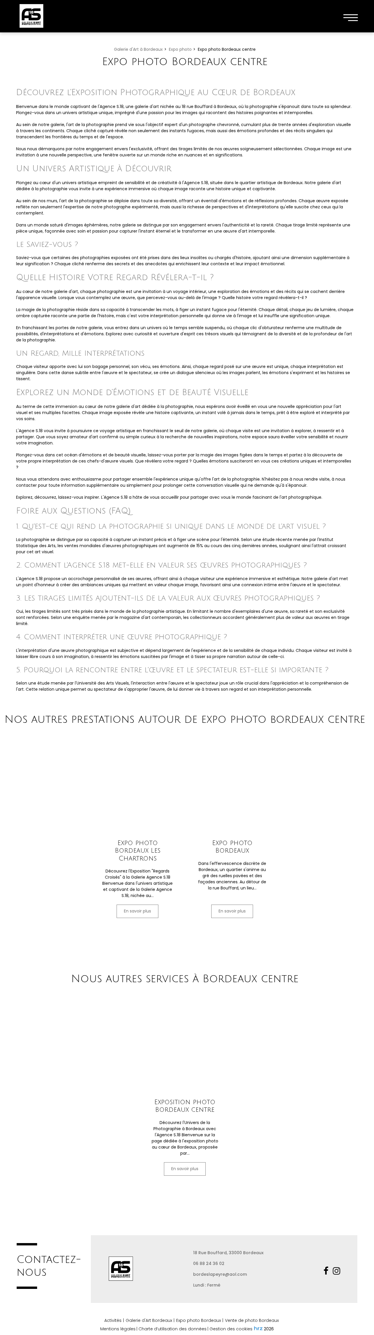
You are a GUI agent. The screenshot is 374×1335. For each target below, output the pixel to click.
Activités (113, 1320)
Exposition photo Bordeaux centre (184, 1106)
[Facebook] (327, 1271)
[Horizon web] (258, 1328)
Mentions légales (118, 1329)
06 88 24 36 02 (208, 1263)
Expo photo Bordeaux (232, 846)
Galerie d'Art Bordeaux (149, 1320)
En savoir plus (137, 911)
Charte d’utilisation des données (172, 1329)
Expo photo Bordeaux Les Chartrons (137, 850)
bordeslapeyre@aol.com (220, 1274)
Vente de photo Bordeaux (252, 1320)
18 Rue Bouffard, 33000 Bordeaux (228, 1253)
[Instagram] (338, 1271)
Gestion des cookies (230, 1329)
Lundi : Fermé (206, 1285)
